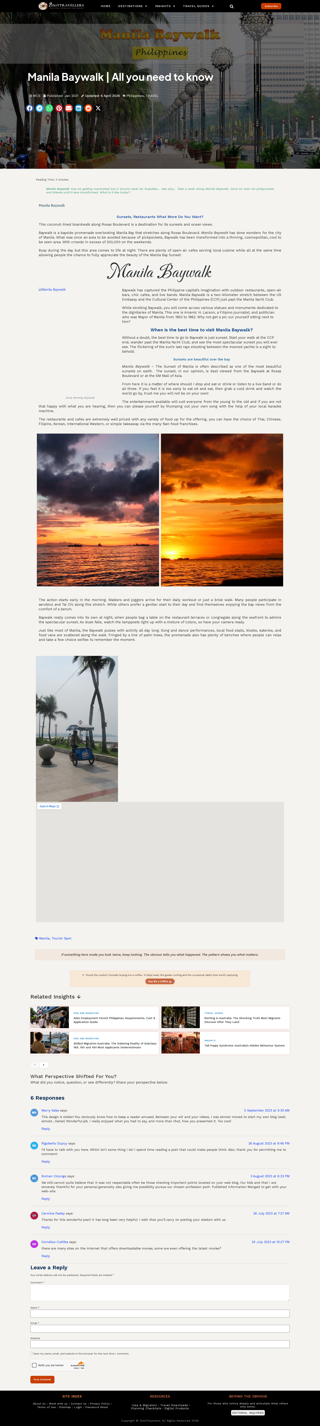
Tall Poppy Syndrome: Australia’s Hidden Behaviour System (244, 1045)
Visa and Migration (86, 1013)
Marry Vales (50, 1110)
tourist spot (61, 938)
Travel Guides (196, 6)
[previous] (34, 1065)
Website (35, 1338)
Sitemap (65, 1407)
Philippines (135, 96)
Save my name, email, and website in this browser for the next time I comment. (81, 1353)
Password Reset (96, 1407)
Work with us (58, 1403)
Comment (37, 1282)
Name (34, 1307)
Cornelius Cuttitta (54, 1242)
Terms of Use (46, 1407)
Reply (45, 1129)
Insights (163, 6)
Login (78, 1407)
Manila (44, 938)
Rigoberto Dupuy (54, 1143)
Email (34, 1323)
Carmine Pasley (53, 1213)
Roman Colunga (53, 1176)
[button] (232, 6)
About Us (39, 1403)
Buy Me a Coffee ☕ (160, 981)
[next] (43, 1065)
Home (106, 6)
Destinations (130, 6)
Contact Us (79, 1403)
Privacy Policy (100, 1403)
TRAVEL (152, 96)
